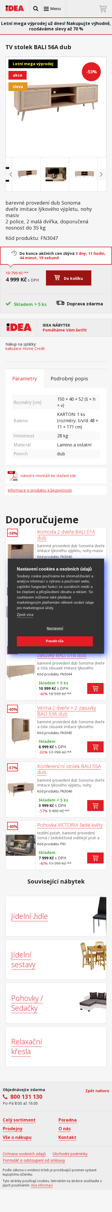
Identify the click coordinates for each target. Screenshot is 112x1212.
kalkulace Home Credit (25, 348)
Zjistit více (25, 615)
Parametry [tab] (24, 378)
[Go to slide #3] (84, 174)
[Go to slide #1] (27, 174)
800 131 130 (26, 1096)
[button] (36, 9)
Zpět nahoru (97, 1090)
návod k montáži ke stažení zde (48, 475)
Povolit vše (55, 641)
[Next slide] (100, 174)
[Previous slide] (11, 174)
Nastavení (55, 628)
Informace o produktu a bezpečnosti (40, 490)
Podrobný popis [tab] (69, 378)
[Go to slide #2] (56, 174)
